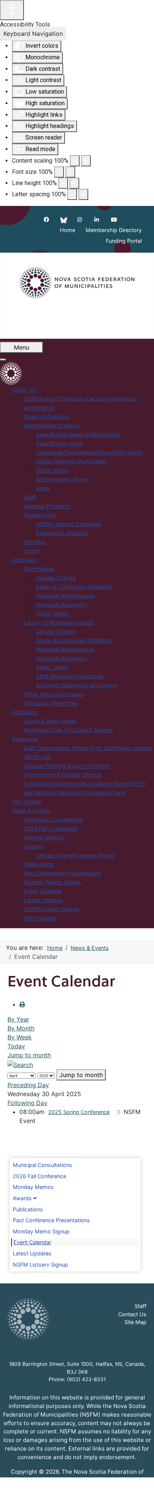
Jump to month (29, 1055)
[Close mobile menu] (3, 360)
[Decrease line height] (63, 183)
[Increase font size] (70, 172)
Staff (141, 1306)
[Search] (20, 1064)
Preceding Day (28, 1085)
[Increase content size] (86, 160)
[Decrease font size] (59, 172)
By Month (20, 1028)
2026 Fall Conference (39, 1176)
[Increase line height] (74, 183)
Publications (28, 1209)
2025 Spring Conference (79, 1112)
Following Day (27, 1103)
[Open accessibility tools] (12, 10)
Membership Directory (114, 230)
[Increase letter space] (83, 194)
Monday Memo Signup (41, 1231)
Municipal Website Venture (98, 1494)
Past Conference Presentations (51, 1220)
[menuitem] (24, 390)
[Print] (22, 1004)
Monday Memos (33, 1187)
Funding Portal (124, 241)
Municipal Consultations (42, 1165)
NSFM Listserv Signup (40, 1264)
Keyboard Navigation (33, 33)
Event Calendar (32, 1242)
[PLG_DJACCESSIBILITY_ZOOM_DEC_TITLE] (75, 160)
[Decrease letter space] (72, 194)
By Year (18, 1019)
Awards (22, 1198)
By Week (19, 1037)
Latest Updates (32, 1253)
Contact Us (132, 1314)
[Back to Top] (141, 1491)
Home (67, 230)
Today (16, 1046)
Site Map (135, 1322)
